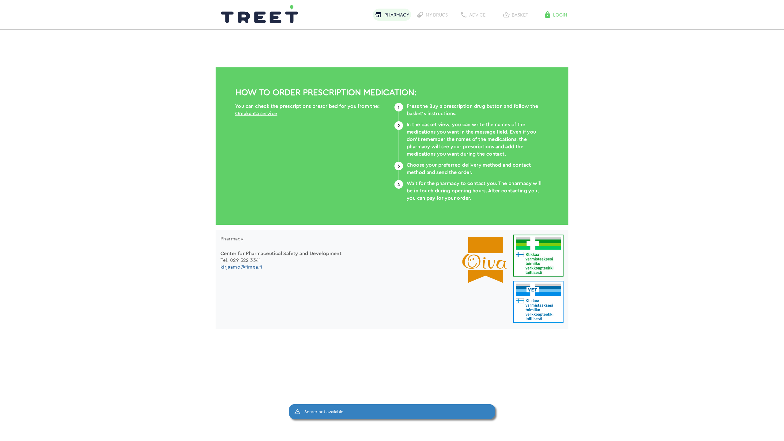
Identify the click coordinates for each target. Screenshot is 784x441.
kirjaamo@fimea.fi (241, 267)
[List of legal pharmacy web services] (538, 256)
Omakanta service (256, 113)
